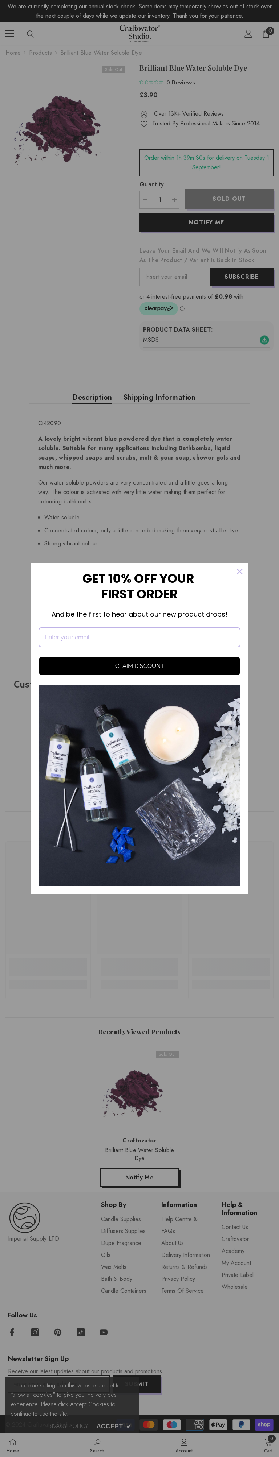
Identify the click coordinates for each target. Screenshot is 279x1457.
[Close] (239, 571)
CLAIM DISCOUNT (139, 666)
